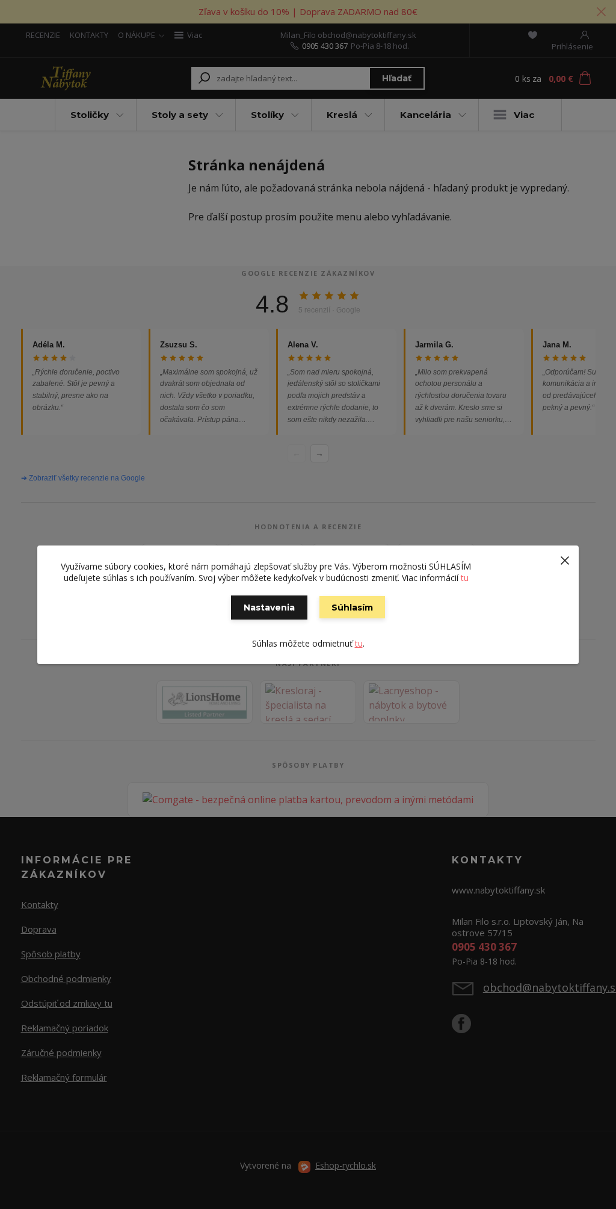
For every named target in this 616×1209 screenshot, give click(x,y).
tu (465, 577)
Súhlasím (352, 607)
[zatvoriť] (565, 557)
